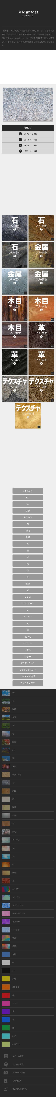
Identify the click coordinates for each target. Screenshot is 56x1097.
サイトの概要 (17, 1056)
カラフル (16, 889)
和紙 (14, 807)
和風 (14, 709)
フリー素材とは (18, 1073)
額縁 (14, 873)
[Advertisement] (28, 69)
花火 (14, 766)
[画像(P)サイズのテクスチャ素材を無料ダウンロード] (28, 151)
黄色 (14, 979)
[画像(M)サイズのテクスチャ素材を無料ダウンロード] (28, 139)
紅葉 (14, 742)
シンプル (16, 897)
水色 (14, 1036)
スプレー (16, 922)
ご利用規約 (16, 1081)
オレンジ (16, 987)
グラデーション (18, 913)
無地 (14, 954)
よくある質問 (17, 1064)
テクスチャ (16, 775)
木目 (14, 791)
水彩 (14, 832)
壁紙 (14, 946)
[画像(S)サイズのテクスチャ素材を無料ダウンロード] (28, 145)
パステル (16, 1044)
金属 (14, 815)
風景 (14, 717)
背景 (14, 938)
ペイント (16, 930)
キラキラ (16, 840)
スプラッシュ (17, 905)
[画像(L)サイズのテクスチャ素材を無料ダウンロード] (28, 134)
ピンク (15, 1003)
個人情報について (19, 1089)
